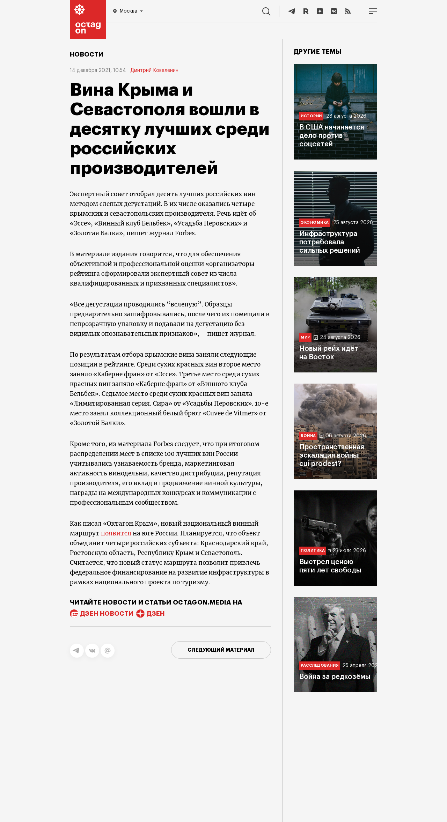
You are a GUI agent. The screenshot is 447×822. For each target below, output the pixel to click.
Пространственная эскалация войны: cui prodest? (331, 455)
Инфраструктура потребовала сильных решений (329, 242)
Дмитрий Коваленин (154, 70)
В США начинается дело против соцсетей (331, 136)
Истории (311, 116)
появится (116, 533)
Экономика (315, 222)
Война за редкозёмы (334, 676)
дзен (155, 613)
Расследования (319, 665)
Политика (313, 551)
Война (308, 436)
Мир (305, 337)
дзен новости (106, 613)
